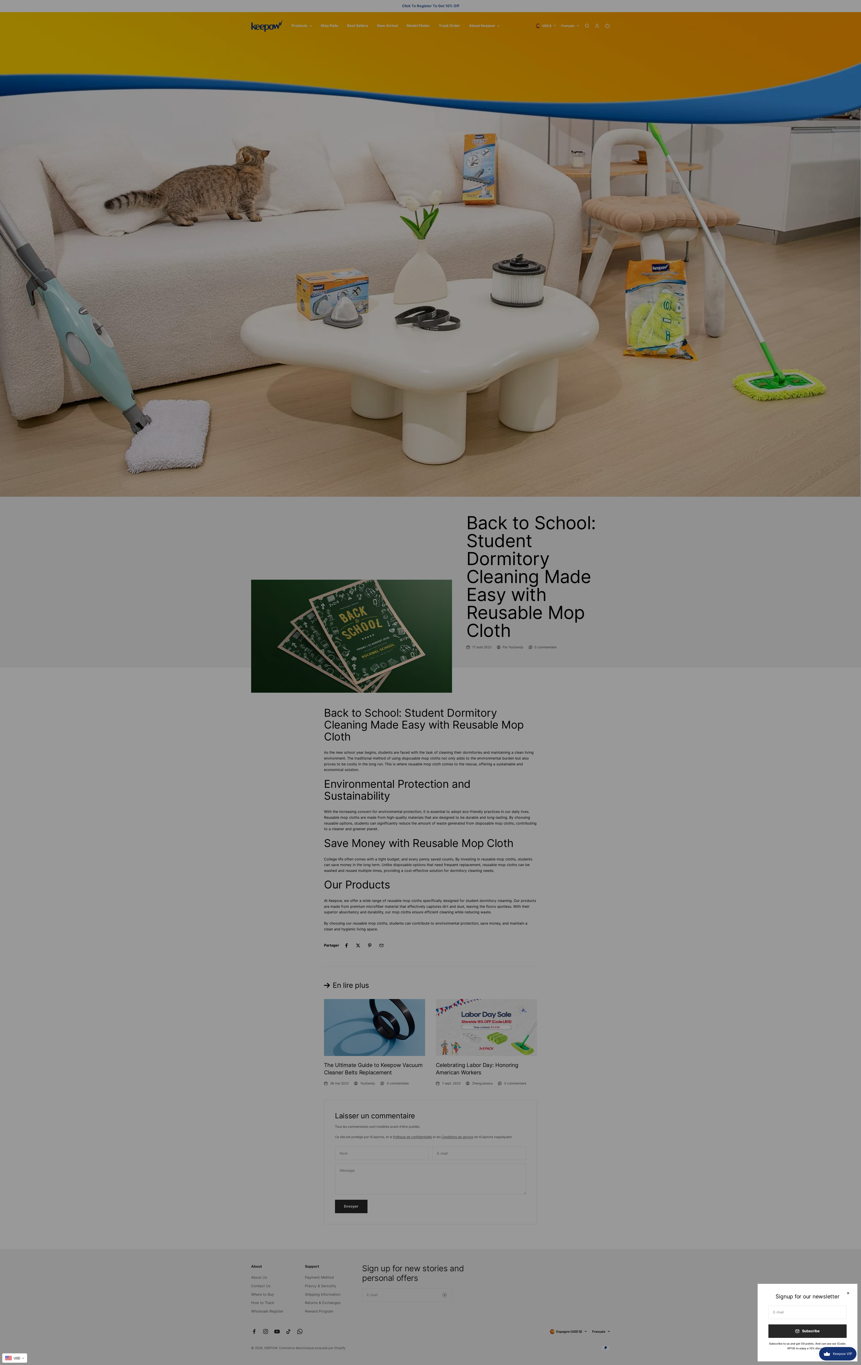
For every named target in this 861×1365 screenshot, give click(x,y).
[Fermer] (848, 1293)
